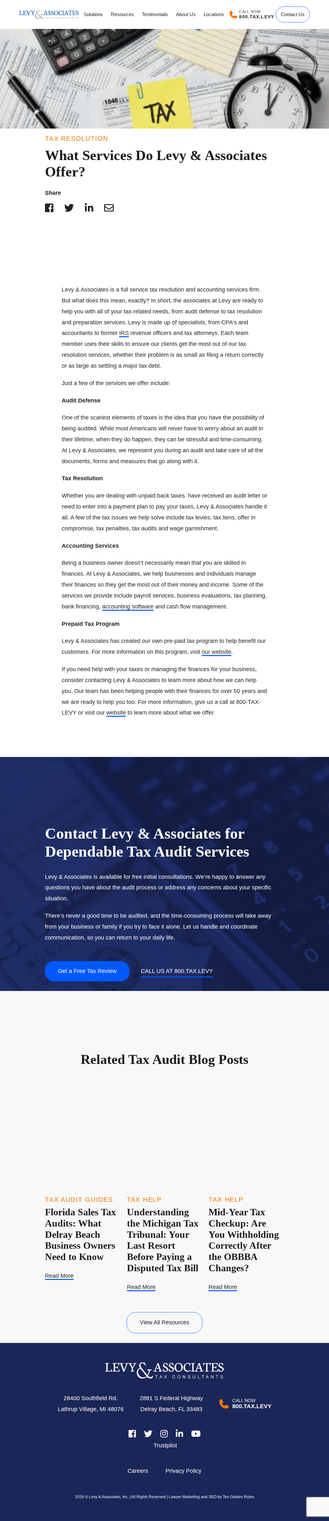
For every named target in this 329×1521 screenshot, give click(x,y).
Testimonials (155, 14)
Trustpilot (165, 1445)
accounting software (128, 606)
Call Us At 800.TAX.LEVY (177, 971)
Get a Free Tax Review (87, 971)
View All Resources (164, 1322)
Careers (138, 1471)
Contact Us (293, 14)
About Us (186, 14)
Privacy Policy (183, 1471)
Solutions (93, 14)
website (116, 712)
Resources (122, 14)
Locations (214, 14)
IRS (124, 333)
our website (216, 652)
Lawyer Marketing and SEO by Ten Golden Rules (211, 1497)
